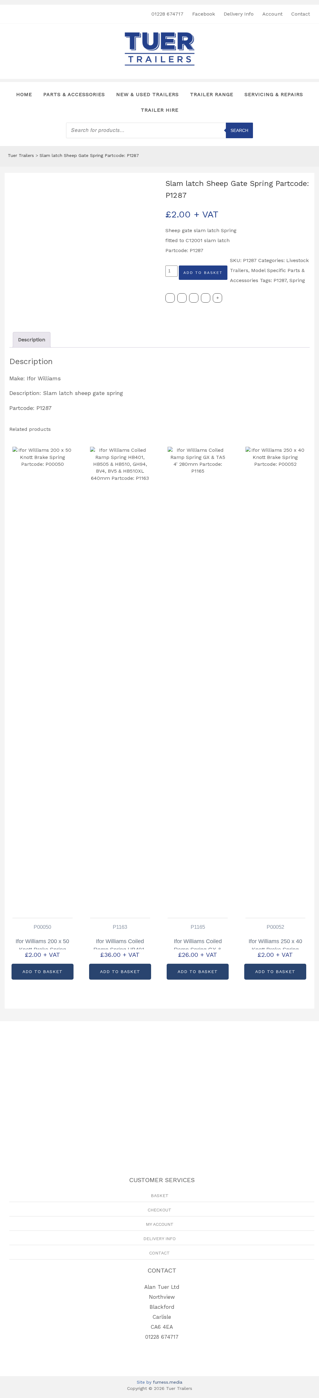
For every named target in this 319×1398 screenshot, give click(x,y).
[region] (159, 1088)
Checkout (159, 1209)
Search (239, 130)
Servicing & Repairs (274, 94)
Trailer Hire (160, 110)
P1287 (280, 280)
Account (272, 14)
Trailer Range (211, 94)
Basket (160, 1195)
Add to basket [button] (42, 971)
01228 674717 (167, 14)
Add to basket (203, 273)
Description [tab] (31, 340)
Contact (300, 14)
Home (24, 94)
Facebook (203, 14)
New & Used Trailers (147, 94)
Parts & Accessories (74, 94)
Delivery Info (239, 14)
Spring (297, 280)
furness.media (167, 1382)
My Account (160, 1224)
